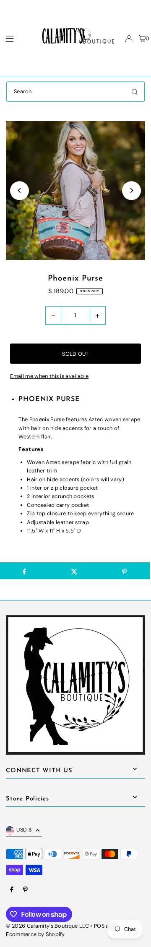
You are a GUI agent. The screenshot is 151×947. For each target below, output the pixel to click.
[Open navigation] (15, 38)
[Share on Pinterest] (124, 570)
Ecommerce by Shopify (35, 934)
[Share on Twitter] (74, 570)
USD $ (23, 829)
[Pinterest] (25, 890)
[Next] (131, 190)
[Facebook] (11, 890)
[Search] (135, 91)
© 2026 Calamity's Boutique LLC (47, 925)
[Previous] (19, 190)
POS (99, 925)
